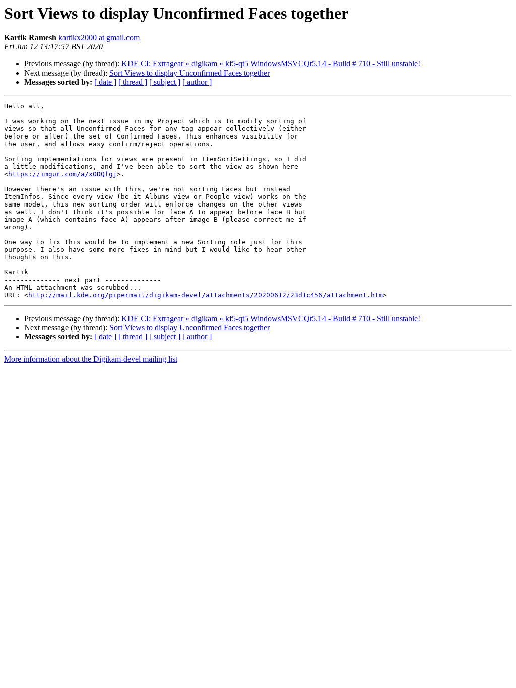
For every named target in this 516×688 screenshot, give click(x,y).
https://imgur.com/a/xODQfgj (62, 174)
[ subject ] (164, 82)
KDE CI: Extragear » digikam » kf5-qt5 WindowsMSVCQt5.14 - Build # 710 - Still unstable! (270, 63)
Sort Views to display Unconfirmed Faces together (189, 72)
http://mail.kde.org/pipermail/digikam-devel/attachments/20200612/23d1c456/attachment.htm (205, 295)
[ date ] (105, 82)
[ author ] (197, 82)
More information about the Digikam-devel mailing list (90, 359)
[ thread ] (132, 82)
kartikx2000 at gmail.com (99, 37)
